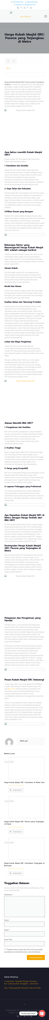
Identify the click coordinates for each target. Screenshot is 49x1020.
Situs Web (8, 939)
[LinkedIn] (31, 7)
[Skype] (18, 7)
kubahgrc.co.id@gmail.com (26, 5)
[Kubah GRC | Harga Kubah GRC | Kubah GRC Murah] (24, 16)
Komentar (8, 894)
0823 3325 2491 (32, 2)
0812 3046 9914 (18, 2)
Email (7, 930)
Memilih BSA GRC (22, 423)
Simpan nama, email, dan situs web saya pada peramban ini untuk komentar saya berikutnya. (23, 950)
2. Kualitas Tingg (12, 447)
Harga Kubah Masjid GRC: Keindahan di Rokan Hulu (24, 782)
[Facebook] (21, 7)
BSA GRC (11, 689)
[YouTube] (28, 7)
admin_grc (24, 741)
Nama (7, 920)
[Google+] (24, 7)
